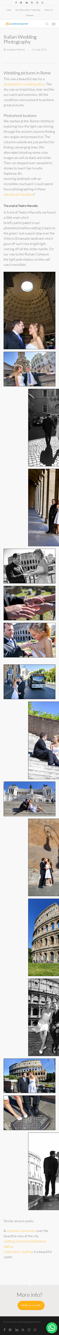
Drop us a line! (31, 1305)
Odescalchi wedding (18, 1251)
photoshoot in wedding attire (24, 84)
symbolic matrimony (21, 1231)
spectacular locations (19, 194)
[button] (53, 24)
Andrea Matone (16, 49)
